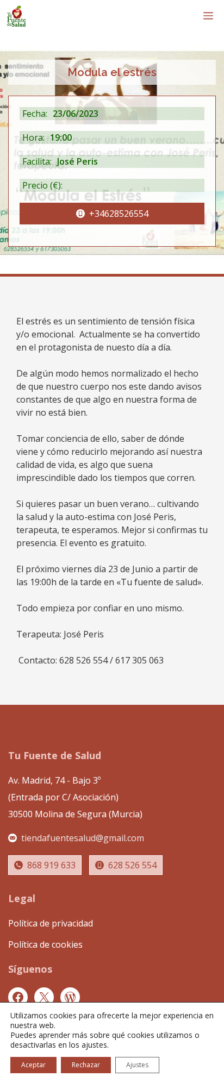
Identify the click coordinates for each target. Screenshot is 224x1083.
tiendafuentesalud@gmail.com (82, 838)
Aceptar (33, 1064)
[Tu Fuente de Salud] (16, 16)
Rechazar (86, 1064)
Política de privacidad (50, 923)
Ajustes (137, 1064)
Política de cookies (45, 944)
